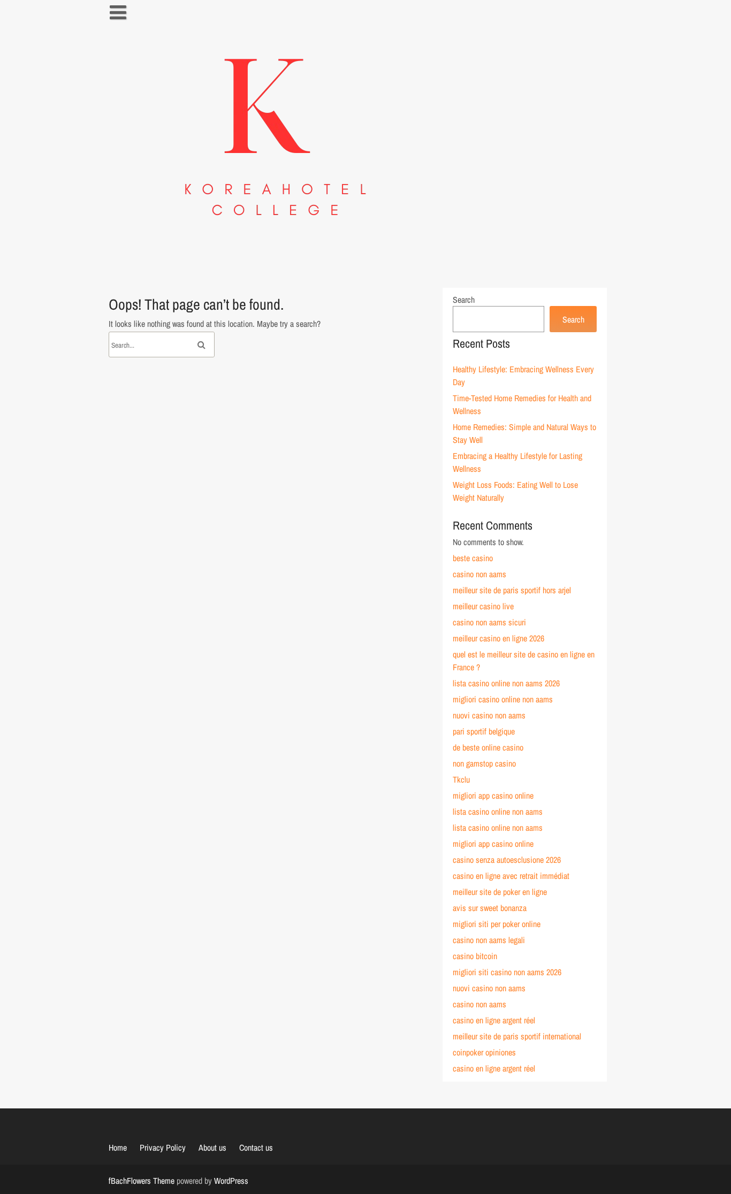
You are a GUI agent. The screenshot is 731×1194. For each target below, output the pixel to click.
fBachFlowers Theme (141, 1181)
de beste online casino (488, 747)
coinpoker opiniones (484, 1052)
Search (464, 299)
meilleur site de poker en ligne (500, 892)
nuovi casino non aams (489, 715)
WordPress (231, 1181)
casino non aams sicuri (489, 622)
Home (118, 1147)
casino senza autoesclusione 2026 (507, 860)
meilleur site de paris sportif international (517, 1036)
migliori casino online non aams (503, 699)
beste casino (473, 558)
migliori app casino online (493, 795)
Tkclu (461, 779)
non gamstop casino (484, 763)
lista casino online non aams (498, 811)
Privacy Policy (163, 1147)
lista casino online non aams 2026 (506, 683)
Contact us (256, 1147)
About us (212, 1147)
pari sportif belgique (484, 731)
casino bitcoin (475, 956)
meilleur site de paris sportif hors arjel (512, 590)
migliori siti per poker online (496, 924)
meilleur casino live (483, 606)
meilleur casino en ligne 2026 (498, 638)
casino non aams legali (489, 940)
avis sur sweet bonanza (490, 908)
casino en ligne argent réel (494, 1020)
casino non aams (479, 574)
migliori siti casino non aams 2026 (507, 972)
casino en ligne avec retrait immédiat (511, 876)
